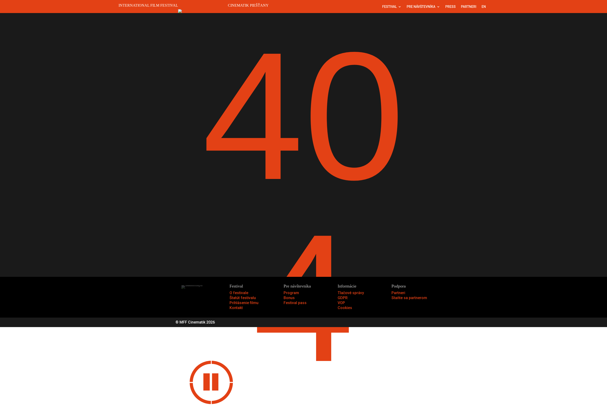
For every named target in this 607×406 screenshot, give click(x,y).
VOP (341, 303)
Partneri (468, 7)
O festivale (239, 293)
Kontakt (236, 308)
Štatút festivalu (243, 298)
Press (450, 7)
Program (291, 293)
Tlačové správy (351, 293)
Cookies (345, 308)
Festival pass (295, 303)
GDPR (343, 298)
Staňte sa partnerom (409, 298)
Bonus (289, 298)
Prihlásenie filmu (244, 303)
